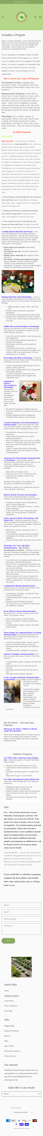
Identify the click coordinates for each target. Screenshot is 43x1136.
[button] (2, 17)
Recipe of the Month (11, 1031)
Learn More (8, 1011)
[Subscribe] (38, 1094)
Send (8, 941)
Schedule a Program (11, 996)
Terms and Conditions (12, 1051)
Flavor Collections (10, 1006)
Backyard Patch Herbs (24, 1128)
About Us (7, 1036)
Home (6, 991)
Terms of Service (10, 1056)
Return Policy (9, 1046)
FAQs (6, 1041)
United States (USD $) (20, 1112)
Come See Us (9, 1001)
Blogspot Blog (9, 1026)
